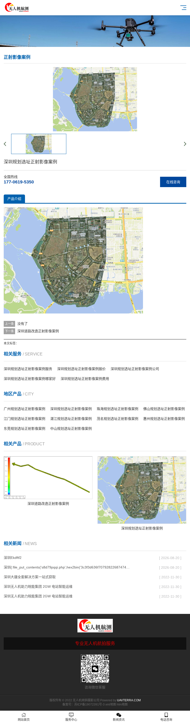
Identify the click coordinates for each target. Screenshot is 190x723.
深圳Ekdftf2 (13, 558)
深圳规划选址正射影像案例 (71, 409)
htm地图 (122, 704)
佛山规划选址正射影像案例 (164, 409)
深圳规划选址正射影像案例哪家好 (30, 379)
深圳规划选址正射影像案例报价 (81, 369)
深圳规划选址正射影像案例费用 (85, 379)
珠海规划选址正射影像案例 (117, 409)
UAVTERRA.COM (129, 700)
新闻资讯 (119, 720)
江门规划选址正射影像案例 (24, 419)
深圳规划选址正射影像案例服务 (28, 369)
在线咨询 (173, 182)
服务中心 (71, 720)
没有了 (22, 324)
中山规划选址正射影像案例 (71, 428)
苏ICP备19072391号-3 (89, 704)
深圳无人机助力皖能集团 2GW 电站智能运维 (38, 586)
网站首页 (24, 720)
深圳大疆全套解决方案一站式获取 (30, 577)
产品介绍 (14, 199)
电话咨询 (166, 720)
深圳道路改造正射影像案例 (38, 331)
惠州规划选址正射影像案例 (164, 419)
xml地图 (110, 704)
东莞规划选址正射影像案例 (24, 428)
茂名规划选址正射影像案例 (117, 419)
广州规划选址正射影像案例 (24, 409)
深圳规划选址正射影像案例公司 (135, 369)
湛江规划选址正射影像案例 (71, 419)
